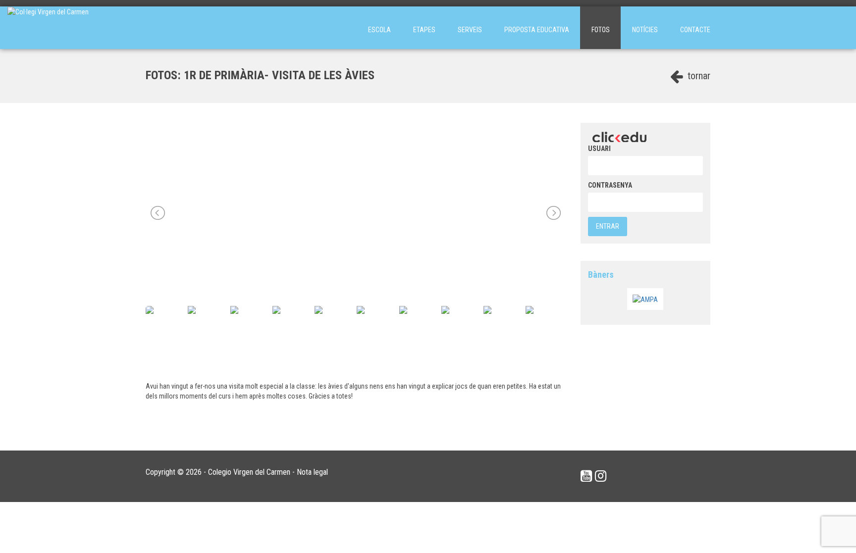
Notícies (645, 30)
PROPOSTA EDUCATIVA (536, 30)
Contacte (695, 30)
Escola (379, 30)
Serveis (470, 30)
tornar (697, 76)
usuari (599, 148)
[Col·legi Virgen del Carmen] (48, 27)
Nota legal (312, 472)
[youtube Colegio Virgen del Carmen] (586, 476)
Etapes (424, 30)
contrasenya (610, 185)
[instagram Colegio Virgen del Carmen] (600, 476)
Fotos (600, 30)
